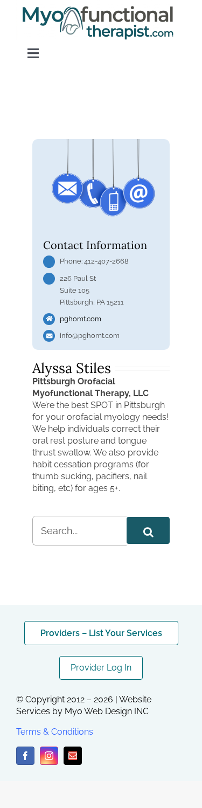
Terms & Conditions (54, 732)
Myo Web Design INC (107, 711)
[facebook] (25, 756)
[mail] (73, 756)
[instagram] (49, 756)
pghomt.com (80, 319)
